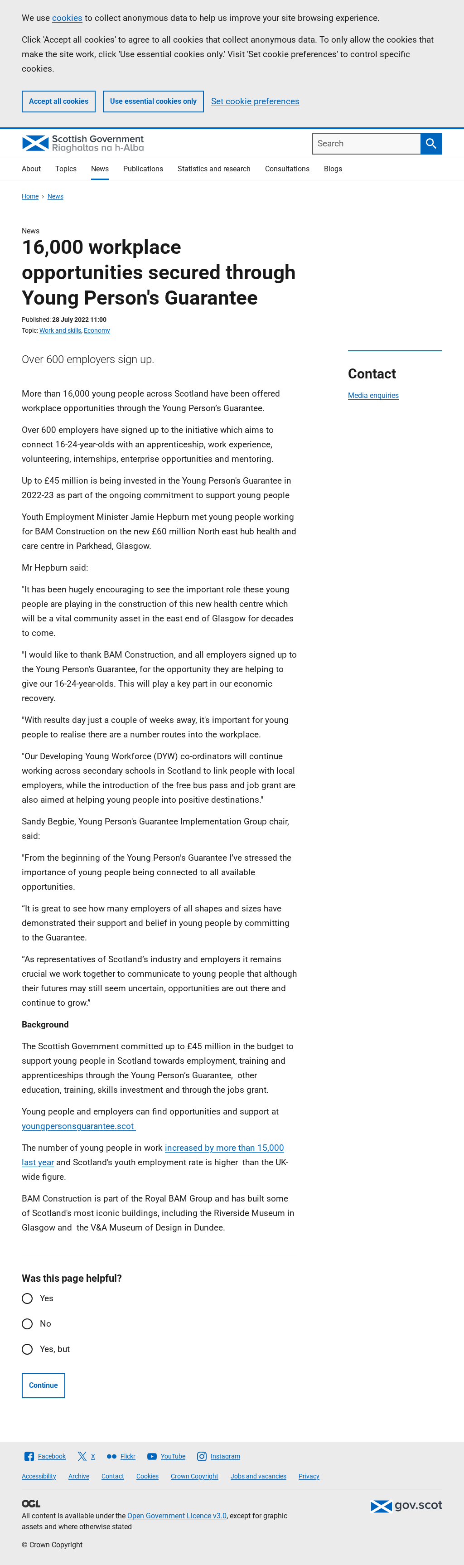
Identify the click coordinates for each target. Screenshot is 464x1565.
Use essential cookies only (153, 101)
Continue (43, 1385)
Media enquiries (373, 395)
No (45, 1323)
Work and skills (60, 330)
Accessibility (39, 1476)
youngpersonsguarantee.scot (79, 1126)
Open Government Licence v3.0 (177, 1516)
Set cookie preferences (255, 101)
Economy (97, 330)
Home (30, 196)
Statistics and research (214, 169)
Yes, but (55, 1349)
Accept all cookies (58, 101)
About (31, 169)
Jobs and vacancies (258, 1476)
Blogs (333, 169)
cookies (67, 18)
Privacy (309, 1476)
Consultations (287, 169)
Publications (143, 169)
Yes (46, 1298)
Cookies (147, 1476)
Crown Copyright (194, 1476)
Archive (78, 1476)
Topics (66, 169)
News (100, 169)
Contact (113, 1476)
